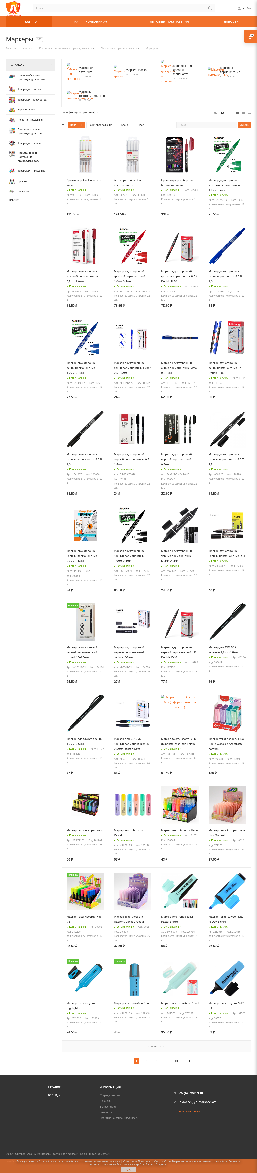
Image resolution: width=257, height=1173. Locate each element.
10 (176, 1061)
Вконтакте (178, 1124)
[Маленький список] (216, 112)
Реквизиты (106, 1112)
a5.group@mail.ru (191, 1093)
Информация (110, 1087)
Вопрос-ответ (108, 1106)
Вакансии (105, 1100)
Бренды (54, 1095)
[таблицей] (249, 112)
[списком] (243, 112)
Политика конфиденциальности (119, 1117)
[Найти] (210, 8)
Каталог (54, 1087)
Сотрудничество (110, 1095)
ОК (128, 1169)
